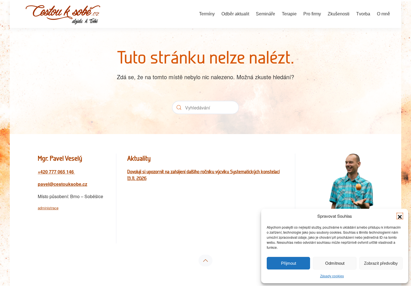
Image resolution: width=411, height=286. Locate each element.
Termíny (207, 13)
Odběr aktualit (235, 13)
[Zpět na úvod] (63, 14)
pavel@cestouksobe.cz (62, 184)
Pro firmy (312, 13)
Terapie (289, 13)
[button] (400, 216)
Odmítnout (334, 263)
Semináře (265, 13)
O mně (383, 13)
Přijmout (288, 263)
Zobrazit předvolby (381, 263)
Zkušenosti (338, 13)
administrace (48, 207)
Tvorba (363, 13)
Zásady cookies (332, 275)
